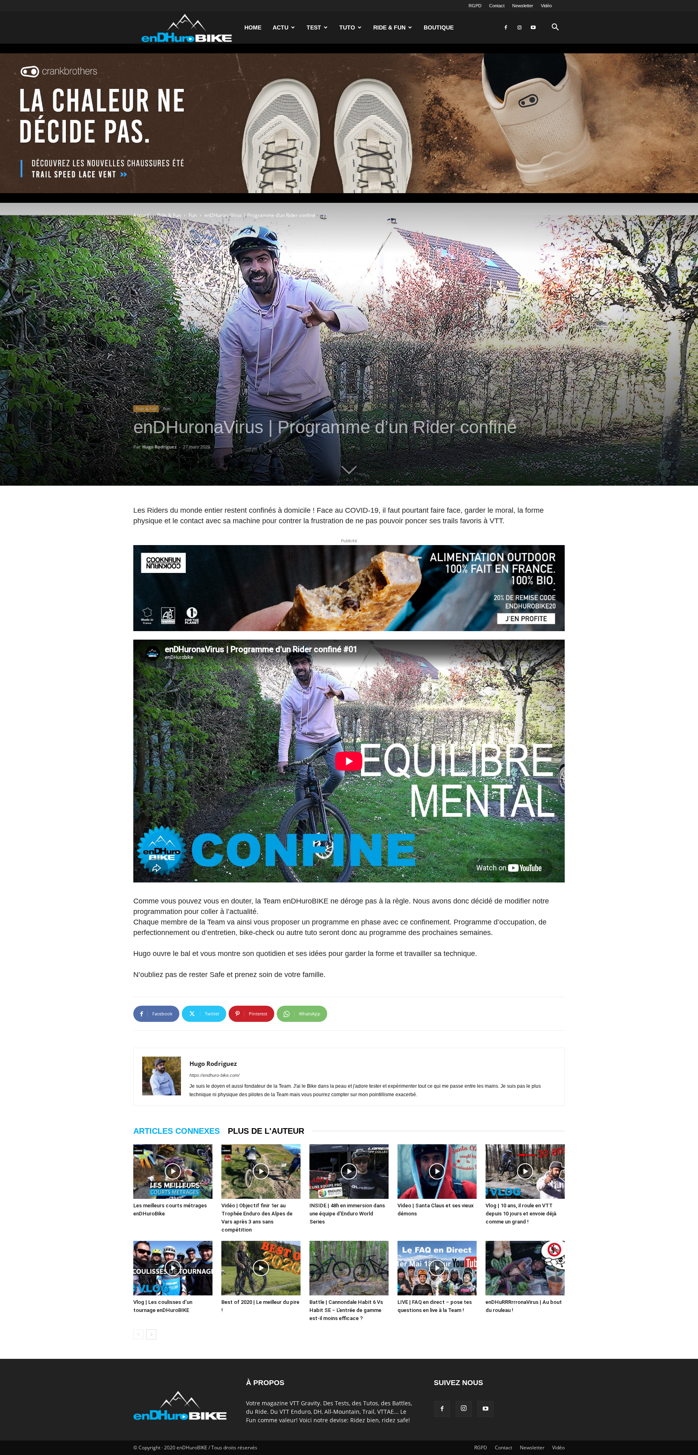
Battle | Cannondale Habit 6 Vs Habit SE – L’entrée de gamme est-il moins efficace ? (346, 1310)
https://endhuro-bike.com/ (214, 1075)
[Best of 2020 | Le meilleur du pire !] (261, 1268)
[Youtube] (533, 27)
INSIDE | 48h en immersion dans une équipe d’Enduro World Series (347, 1213)
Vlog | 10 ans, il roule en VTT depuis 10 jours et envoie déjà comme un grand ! (521, 1213)
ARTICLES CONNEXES (176, 1131)
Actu (280, 27)
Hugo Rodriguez (159, 447)
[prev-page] (138, 1334)
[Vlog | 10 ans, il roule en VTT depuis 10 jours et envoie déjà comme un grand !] (525, 1171)
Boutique (439, 27)
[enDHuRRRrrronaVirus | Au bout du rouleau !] (525, 1268)
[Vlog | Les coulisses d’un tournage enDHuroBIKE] (172, 1268)
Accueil (141, 215)
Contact (497, 5)
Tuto (347, 27)
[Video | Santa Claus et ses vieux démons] (437, 1171)
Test (314, 27)
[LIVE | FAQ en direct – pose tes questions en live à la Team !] (437, 1268)
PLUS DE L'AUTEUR (266, 1131)
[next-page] (151, 1334)
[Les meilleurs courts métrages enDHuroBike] (172, 1171)
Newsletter (522, 5)
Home (252, 27)
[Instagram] (519, 27)
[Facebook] (506, 27)
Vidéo (546, 5)
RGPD (475, 5)
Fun (193, 215)
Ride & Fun (389, 27)
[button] (555, 28)
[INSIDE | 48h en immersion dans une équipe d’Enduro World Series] (349, 1171)
